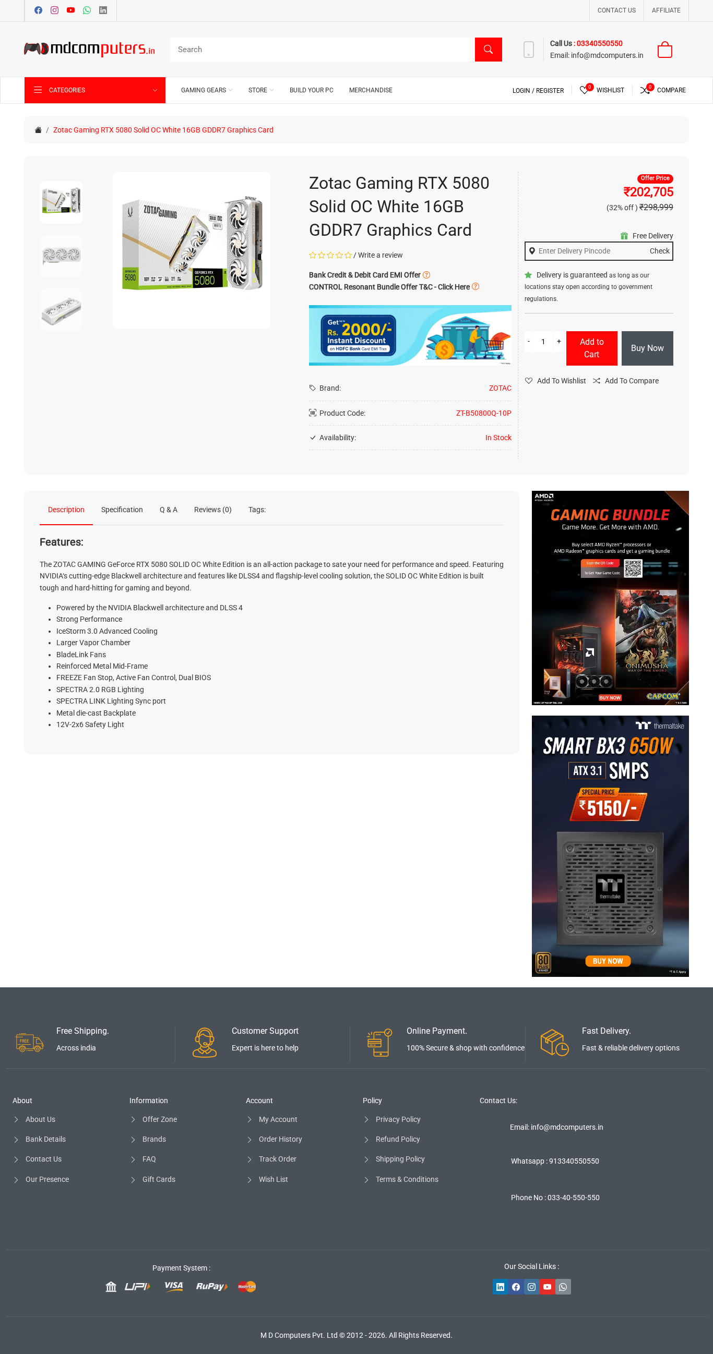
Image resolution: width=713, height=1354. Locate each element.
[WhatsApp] (87, 11)
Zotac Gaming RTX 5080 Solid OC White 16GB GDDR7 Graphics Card (163, 130)
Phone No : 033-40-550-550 (555, 1197)
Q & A (168, 509)
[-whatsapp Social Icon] (563, 1287)
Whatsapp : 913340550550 (555, 1161)
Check (660, 251)
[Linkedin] (103, 11)
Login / (524, 90)
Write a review (380, 255)
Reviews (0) (213, 509)
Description (66, 509)
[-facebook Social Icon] (516, 1287)
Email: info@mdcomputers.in (556, 1127)
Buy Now (647, 348)
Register (550, 90)
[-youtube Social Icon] (547, 1287)
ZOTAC (500, 388)
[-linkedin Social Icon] (500, 1287)
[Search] (488, 50)
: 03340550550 (598, 43)
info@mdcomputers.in (607, 55)
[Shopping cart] (671, 49)
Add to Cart (592, 348)
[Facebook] (38, 11)
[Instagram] (54, 11)
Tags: (257, 509)
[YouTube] (71, 11)
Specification (122, 509)
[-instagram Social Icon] (532, 1287)
